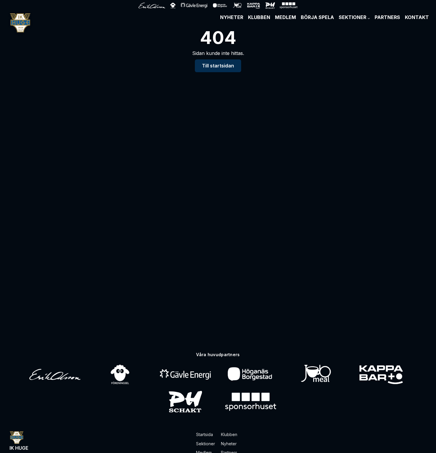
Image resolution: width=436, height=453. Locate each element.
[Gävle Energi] (185, 374)
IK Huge (18, 448)
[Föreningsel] (120, 374)
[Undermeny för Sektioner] (368, 18)
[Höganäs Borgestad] (250, 374)
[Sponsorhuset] (250, 401)
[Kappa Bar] (381, 374)
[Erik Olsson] (54, 374)
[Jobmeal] (315, 374)
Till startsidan (218, 66)
